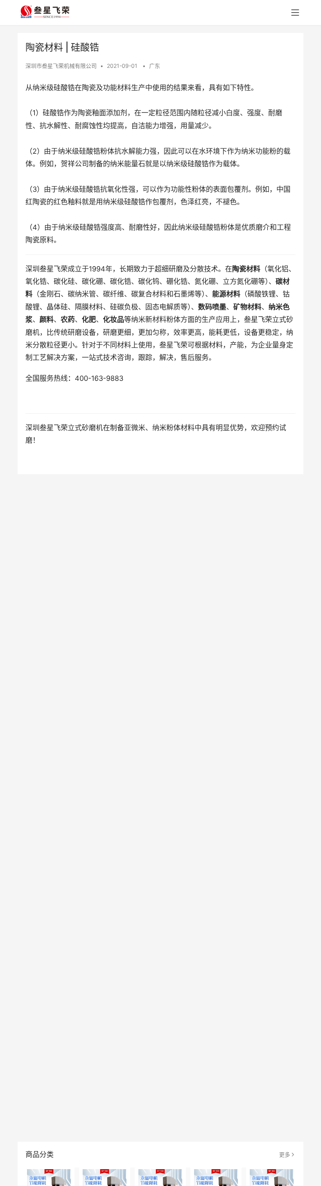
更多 (284, 1154)
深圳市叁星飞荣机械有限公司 (61, 65)
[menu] (295, 12)
